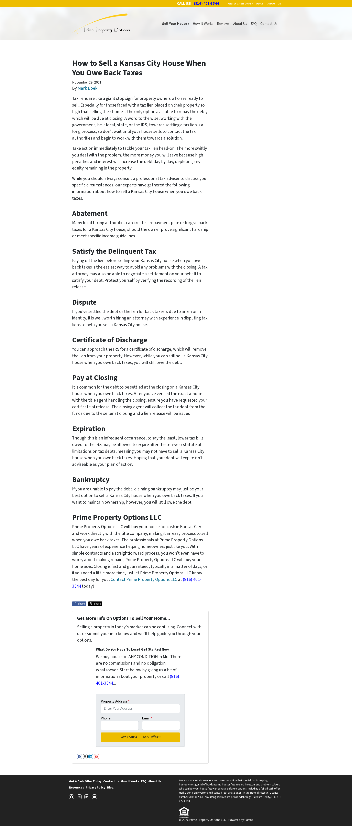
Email (147, 718)
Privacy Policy (95, 787)
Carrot (248, 820)
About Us (240, 23)
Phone (105, 718)
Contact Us (268, 23)
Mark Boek (87, 88)
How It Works (203, 23)
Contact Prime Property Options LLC (144, 579)
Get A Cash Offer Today (85, 781)
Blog (110, 787)
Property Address (115, 701)
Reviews (223, 23)
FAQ (254, 23)
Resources (76, 787)
